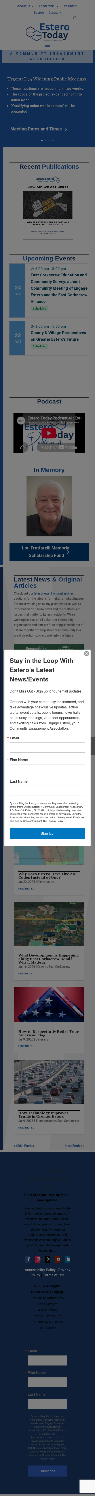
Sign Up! (47, 833)
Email (14, 738)
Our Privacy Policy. (53, 821)
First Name (19, 759)
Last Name (19, 781)
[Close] (86, 653)
